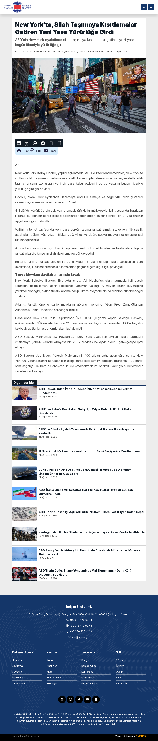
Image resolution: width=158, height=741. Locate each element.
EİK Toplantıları (90, 683)
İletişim (120, 665)
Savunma (17, 665)
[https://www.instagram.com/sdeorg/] (70, 699)
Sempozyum (88, 665)
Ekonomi (17, 660)
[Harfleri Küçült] (59, 143)
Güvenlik (17, 671)
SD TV (120, 660)
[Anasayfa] (16, 7)
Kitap (50, 671)
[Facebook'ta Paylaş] (43, 143)
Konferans (87, 671)
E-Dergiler (53, 683)
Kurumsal (121, 683)
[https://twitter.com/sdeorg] (79, 699)
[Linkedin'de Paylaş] (19, 143)
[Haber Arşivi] (144, 7)
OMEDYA (140, 736)
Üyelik (119, 671)
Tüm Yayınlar (54, 677)
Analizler (52, 665)
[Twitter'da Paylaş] (27, 143)
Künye (119, 677)
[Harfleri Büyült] (51, 143)
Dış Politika (18, 683)
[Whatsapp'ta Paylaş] (35, 143)
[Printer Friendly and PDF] (36, 150)
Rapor (50, 660)
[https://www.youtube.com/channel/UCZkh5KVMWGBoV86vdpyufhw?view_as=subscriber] (87, 699)
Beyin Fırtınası (89, 677)
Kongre (85, 660)
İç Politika (17, 677)
